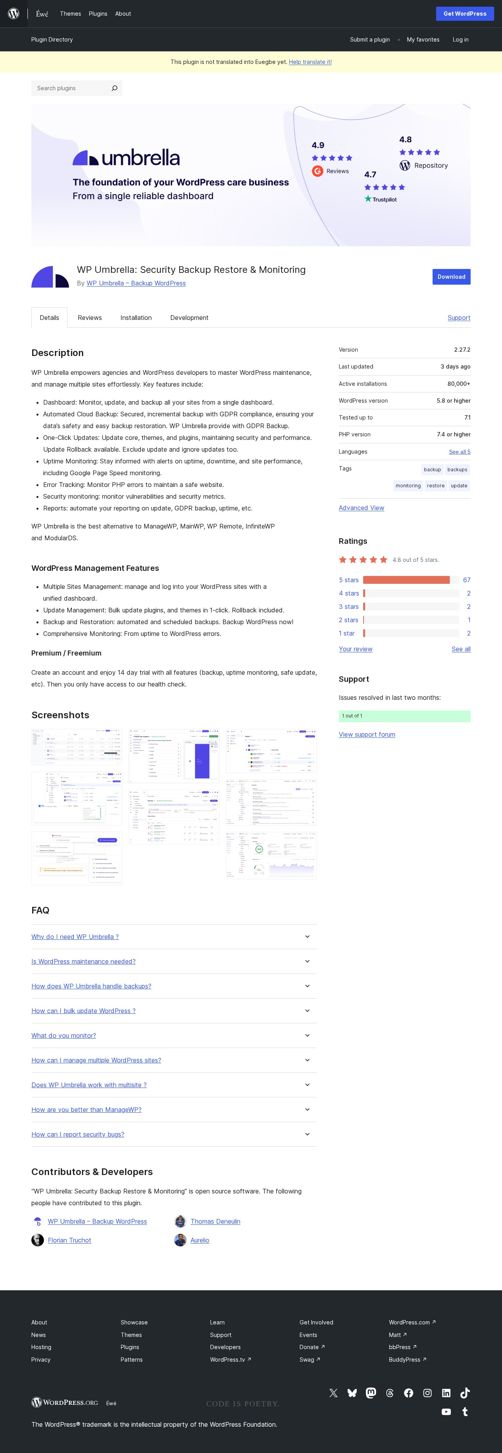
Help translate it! (310, 61)
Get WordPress (465, 13)
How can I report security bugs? (77, 1134)
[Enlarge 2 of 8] (112, 782)
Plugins (130, 1347)
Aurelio (200, 1240)
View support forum (367, 734)
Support (459, 317)
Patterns (132, 1359)
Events (308, 1334)
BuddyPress (408, 1359)
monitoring (408, 486)
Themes (131, 1334)
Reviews (90, 317)
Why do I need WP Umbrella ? (75, 937)
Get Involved (316, 1322)
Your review (356, 649)
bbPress (403, 1347)
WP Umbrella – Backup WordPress (136, 283)
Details (49, 317)
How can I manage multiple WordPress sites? (96, 1060)
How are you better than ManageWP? (86, 1109)
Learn (217, 1322)
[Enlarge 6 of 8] (306, 739)
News (38, 1334)
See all (461, 649)
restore (436, 486)
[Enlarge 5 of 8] (209, 800)
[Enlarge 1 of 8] (112, 739)
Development (189, 317)
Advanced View (361, 508)
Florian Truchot (69, 1240)
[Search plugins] (114, 88)
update (459, 486)
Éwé (111, 1403)
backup (432, 469)
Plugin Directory (52, 39)
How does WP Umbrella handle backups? (91, 986)
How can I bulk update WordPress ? (83, 1011)
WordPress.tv (231, 1359)
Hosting (41, 1347)
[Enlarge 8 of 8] (306, 842)
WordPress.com (413, 1322)
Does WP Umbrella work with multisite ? (89, 1085)
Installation (136, 317)
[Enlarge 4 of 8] (209, 739)
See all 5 (460, 452)
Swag (310, 1359)
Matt (398, 1334)
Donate (313, 1347)
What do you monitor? (63, 1035)
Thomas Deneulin (215, 1221)
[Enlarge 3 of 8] (112, 842)
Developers (225, 1347)
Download (452, 276)
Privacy (41, 1359)
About (39, 1322)
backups (457, 469)
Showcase (134, 1322)
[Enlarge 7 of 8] (306, 790)
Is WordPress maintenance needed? (83, 961)
